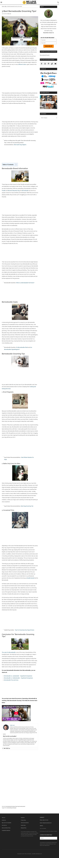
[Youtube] (4, 748)
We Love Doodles (29, 2)
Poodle (3, 190)
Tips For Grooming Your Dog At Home (24, 630)
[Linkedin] (9, 748)
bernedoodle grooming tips (11, 807)
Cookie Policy (23, 825)
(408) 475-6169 (45, 820)
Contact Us (4, 820)
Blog (5, 6)
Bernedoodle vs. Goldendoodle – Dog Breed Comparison (18, 678)
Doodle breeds (30, 578)
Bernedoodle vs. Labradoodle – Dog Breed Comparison (18, 676)
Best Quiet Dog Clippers (20, 144)
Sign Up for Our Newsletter (6, 822)
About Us (3, 817)
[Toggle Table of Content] (15, 164)
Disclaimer (23, 817)
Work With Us (4, 825)
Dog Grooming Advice (21, 806)
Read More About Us (48, 32)
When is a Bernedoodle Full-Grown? (25, 282)
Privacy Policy (23, 820)
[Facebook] (3, 748)
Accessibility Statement (6, 830)
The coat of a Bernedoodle (8, 652)
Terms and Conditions (25, 822)
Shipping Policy (23, 827)
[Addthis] (7, 748)
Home (3, 6)
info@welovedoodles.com (47, 822)
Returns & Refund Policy (6, 827)
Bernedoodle (25, 190)
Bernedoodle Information (10, 806)
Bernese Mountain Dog (14, 190)
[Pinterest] (6, 748)
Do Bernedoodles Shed (22, 347)
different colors (22, 64)
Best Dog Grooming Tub (27, 506)
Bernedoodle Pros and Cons (11, 680)
